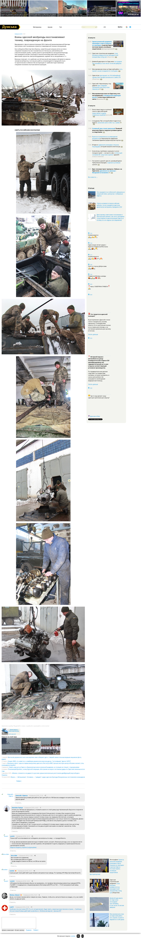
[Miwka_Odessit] (5, 898)
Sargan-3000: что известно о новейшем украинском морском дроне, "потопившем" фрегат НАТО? (39, 761)
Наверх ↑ (19, 781)
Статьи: (91, 188)
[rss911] (5, 910)
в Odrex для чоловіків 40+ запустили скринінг (107, 154)
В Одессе (95, 145)
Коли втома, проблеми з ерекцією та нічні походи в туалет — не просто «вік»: (105, 152)
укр (105, 27)
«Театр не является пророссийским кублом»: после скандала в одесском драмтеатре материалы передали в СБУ (109, 205)
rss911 (12, 907)
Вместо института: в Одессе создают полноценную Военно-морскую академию (50, 751)
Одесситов (95, 75)
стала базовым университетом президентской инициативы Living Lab (105, 55)
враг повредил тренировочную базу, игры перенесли (101, 87)
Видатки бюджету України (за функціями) (23, 847)
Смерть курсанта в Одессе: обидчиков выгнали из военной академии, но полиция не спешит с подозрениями (44, 767)
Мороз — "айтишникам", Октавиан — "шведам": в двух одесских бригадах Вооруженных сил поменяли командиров (48, 777)
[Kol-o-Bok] (5, 854)
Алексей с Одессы (22, 795)
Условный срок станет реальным (103, 128)
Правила (28, 930)
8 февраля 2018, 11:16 (36, 795)
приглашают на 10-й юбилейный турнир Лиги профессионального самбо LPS (106, 76)
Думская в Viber (95, 416)
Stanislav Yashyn (17, 807)
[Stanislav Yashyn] (7, 811)
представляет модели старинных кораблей (99, 114)
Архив (50, 27)
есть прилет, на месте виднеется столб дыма (107, 70)
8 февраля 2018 (18, 34)
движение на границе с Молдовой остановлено (104, 172)
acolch (12, 836)
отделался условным (113, 163)
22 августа (91, 38)
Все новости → (93, 177)
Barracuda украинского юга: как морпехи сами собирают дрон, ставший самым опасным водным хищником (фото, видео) (42, 758)
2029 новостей (12, 734)
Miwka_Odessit (15, 895)
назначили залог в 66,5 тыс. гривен (108, 123)
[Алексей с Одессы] (8, 796)
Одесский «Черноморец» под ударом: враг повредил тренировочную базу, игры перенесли (72, 15)
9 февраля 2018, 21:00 (22, 907)
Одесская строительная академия (103, 53)
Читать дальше (93, 334)
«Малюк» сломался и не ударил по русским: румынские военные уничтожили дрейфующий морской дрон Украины (41, 774)
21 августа (91, 106)
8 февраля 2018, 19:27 (30, 895)
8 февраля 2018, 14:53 (31, 807)
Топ (60, 27)
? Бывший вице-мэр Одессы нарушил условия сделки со (107, 130)
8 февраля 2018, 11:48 (25, 855)
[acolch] (6, 836)
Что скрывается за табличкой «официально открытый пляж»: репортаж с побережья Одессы (111, 194)
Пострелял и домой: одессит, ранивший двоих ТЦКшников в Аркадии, (107, 162)
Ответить (18, 803)
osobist (12, 871)
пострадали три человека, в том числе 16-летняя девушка (107, 62)
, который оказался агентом (110, 146)
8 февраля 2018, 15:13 (23, 836)
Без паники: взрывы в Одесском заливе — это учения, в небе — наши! (11, 751)
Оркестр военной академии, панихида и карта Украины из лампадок (102, 43)
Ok (78, 936)
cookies (73, 936)
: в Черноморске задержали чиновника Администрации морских (106, 139)
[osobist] (5, 869)
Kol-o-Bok (14, 855)
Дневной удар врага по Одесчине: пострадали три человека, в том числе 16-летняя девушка (43, 15)
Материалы (37, 27)
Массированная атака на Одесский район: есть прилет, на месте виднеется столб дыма (117, 916)
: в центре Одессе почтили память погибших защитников (102, 47)
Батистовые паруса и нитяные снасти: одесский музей (102, 110)
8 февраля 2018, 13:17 (25, 871)
